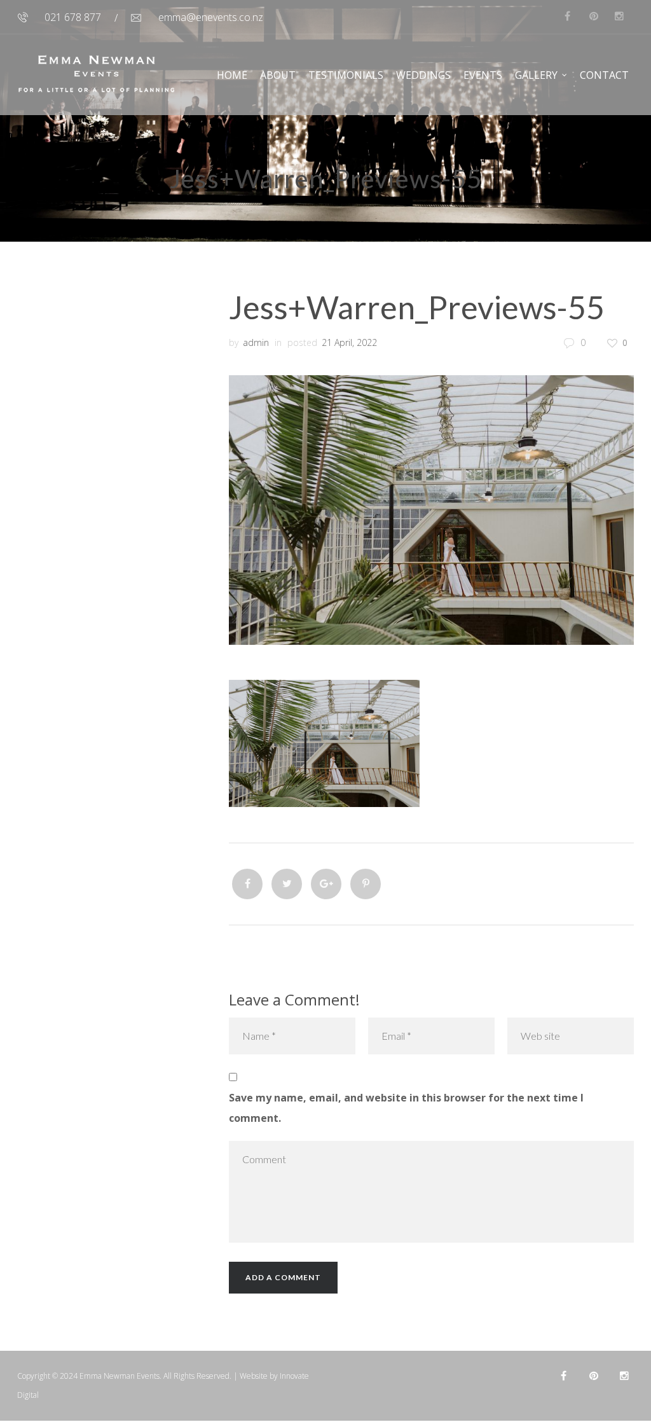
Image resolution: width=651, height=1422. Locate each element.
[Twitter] (286, 884)
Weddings (423, 75)
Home (232, 75)
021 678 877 (73, 17)
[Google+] (326, 884)
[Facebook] (247, 884)
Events (482, 75)
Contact (604, 75)
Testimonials (345, 75)
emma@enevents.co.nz (210, 17)
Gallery (536, 75)
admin (256, 342)
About (278, 75)
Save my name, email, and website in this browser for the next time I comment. (406, 1108)
